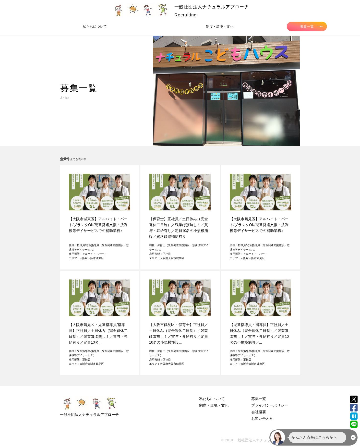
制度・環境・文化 (219, 26)
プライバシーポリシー (269, 405)
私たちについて (95, 26)
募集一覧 (307, 26)
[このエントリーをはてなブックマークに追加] (354, 416)
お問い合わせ (262, 418)
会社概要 (258, 412)
